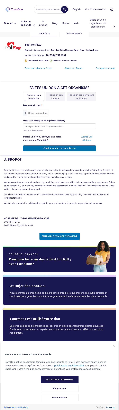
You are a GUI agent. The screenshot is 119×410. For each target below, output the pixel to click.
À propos (43, 23)
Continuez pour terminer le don (59, 148)
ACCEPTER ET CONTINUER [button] (59, 379)
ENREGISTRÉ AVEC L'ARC (38, 61)
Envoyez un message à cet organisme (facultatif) (44, 121)
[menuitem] (10, 23)
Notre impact (74, 33)
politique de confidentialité (69, 365)
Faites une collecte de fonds (38, 68)
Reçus (65, 23)
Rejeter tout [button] (59, 388)
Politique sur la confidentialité (16, 407)
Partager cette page (105, 68)
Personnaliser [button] (59, 397)
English (77, 9)
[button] (114, 346)
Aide (76, 23)
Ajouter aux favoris (73, 68)
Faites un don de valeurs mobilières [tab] (81, 97)
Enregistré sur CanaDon (64, 61)
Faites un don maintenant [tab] (34, 97)
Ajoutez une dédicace (86, 138)
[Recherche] (64, 9)
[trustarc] (109, 407)
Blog (54, 23)
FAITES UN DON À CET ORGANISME (59, 236)
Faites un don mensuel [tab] (56, 97)
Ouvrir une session (95, 9)
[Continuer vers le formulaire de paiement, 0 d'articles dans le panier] (112, 9)
